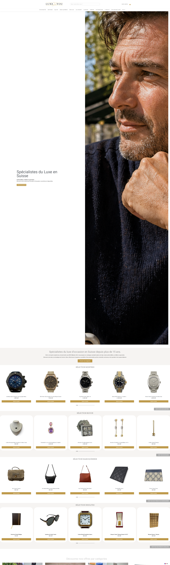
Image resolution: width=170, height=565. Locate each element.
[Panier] (129, 4)
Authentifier (99, 9)
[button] (21, 185)
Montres (50, 9)
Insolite (71, 9)
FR (167, 563)
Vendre (92, 9)
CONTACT (107, 9)
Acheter (86, 9)
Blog (123, 9)
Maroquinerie (64, 9)
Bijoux (56, 9)
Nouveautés (42, 9)
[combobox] (166, 563)
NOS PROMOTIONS (116, 9)
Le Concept (79, 9)
